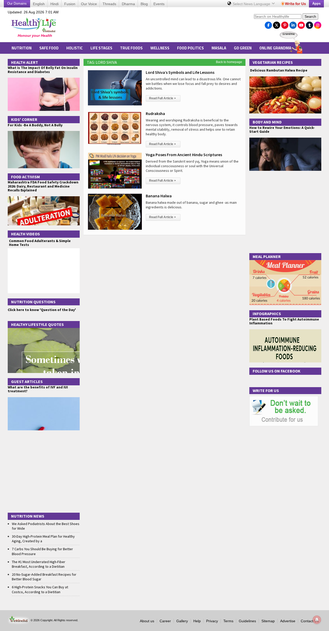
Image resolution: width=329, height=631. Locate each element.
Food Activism (25, 176)
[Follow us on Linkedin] (293, 24)
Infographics (267, 313)
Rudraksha (155, 113)
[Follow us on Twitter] (276, 24)
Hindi (54, 4)
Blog (144, 4)
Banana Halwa (159, 195)
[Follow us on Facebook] (268, 24)
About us (147, 621)
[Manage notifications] (317, 620)
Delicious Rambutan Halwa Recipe (278, 70)
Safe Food (49, 48)
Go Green (243, 48)
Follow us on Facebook (276, 371)
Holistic (74, 48)
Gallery (182, 621)
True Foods (131, 48)
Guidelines (247, 621)
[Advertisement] (157, 26)
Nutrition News (27, 516)
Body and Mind (267, 122)
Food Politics (190, 48)
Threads (109, 4)
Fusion (69, 4)
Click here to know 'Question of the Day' (42, 309)
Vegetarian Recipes (273, 62)
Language (252, 4)
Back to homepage (229, 62)
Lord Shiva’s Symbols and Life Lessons (180, 72)
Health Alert (24, 62)
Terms (228, 621)
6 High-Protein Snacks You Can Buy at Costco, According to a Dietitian (40, 589)
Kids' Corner (24, 119)
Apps (316, 3)
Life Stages (101, 48)
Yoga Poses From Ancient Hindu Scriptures (184, 154)
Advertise (287, 621)
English (39, 4)
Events (158, 4)
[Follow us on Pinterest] (284, 24)
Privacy (212, 621)
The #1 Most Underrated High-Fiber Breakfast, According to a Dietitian (38, 564)
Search (310, 16)
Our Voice (89, 4)
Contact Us (310, 621)
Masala (219, 48)
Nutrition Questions (33, 301)
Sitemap (268, 621)
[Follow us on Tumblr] (309, 24)
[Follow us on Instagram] (317, 24)
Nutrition (22, 48)
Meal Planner (267, 256)
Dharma (128, 4)
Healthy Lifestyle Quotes (37, 324)
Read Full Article (162, 98)
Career (165, 621)
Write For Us (266, 390)
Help (197, 621)
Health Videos (25, 233)
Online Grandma (275, 48)
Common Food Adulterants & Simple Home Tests (40, 242)
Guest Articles (27, 381)
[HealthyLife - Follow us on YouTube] (301, 24)
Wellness (159, 48)
